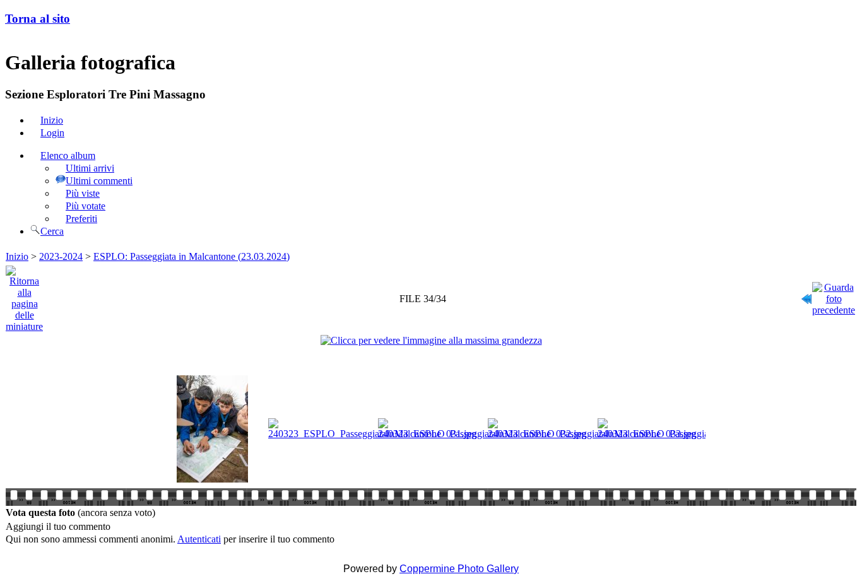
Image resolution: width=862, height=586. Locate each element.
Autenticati (199, 539)
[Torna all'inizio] (806, 295)
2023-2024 (61, 256)
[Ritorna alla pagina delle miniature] (24, 295)
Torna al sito (37, 18)
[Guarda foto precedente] (833, 295)
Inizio (17, 256)
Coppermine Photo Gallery (459, 568)
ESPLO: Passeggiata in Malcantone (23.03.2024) (191, 256)
